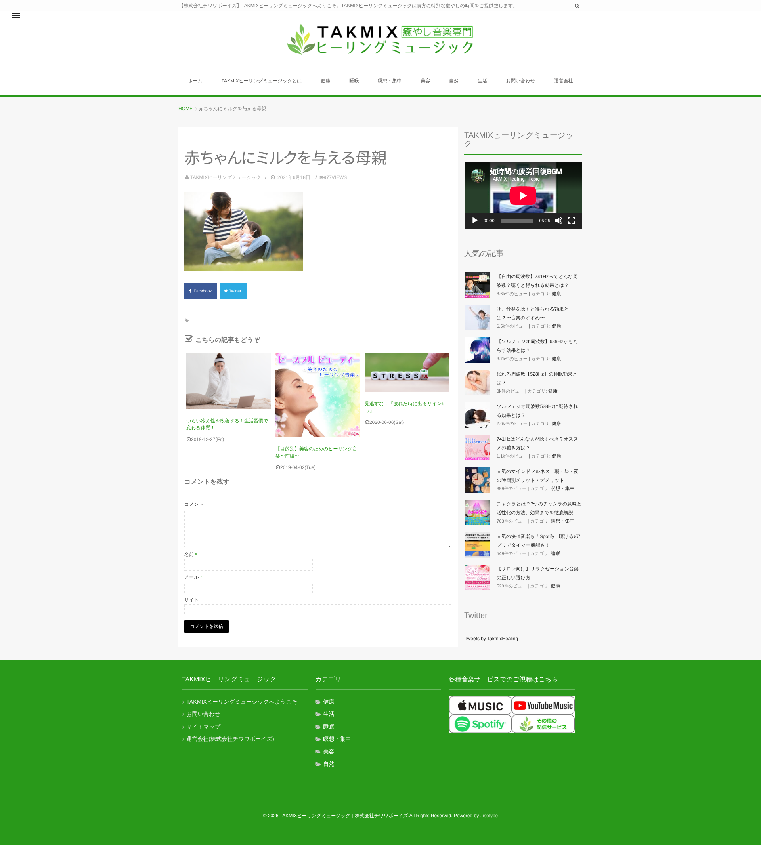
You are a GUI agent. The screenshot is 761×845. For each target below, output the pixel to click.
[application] (523, 195)
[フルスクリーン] (572, 221)
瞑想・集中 (390, 81)
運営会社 (563, 81)
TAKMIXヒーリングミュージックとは (262, 81)
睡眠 (354, 81)
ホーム (195, 81)
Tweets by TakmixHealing (491, 638)
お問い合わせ (520, 81)
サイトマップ (203, 726)
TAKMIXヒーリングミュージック (225, 177)
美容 (425, 81)
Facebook (203, 291)
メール (193, 577)
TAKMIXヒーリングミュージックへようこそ (241, 701)
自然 (454, 81)
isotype (490, 815)
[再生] (475, 221)
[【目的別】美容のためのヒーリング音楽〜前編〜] (317, 395)
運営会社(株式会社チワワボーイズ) (230, 739)
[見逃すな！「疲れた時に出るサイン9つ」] (407, 372)
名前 (190, 554)
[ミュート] (559, 221)
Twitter (236, 291)
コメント (194, 504)
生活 (482, 81)
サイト (191, 600)
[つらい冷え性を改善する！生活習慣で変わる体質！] (228, 381)
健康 (325, 81)
